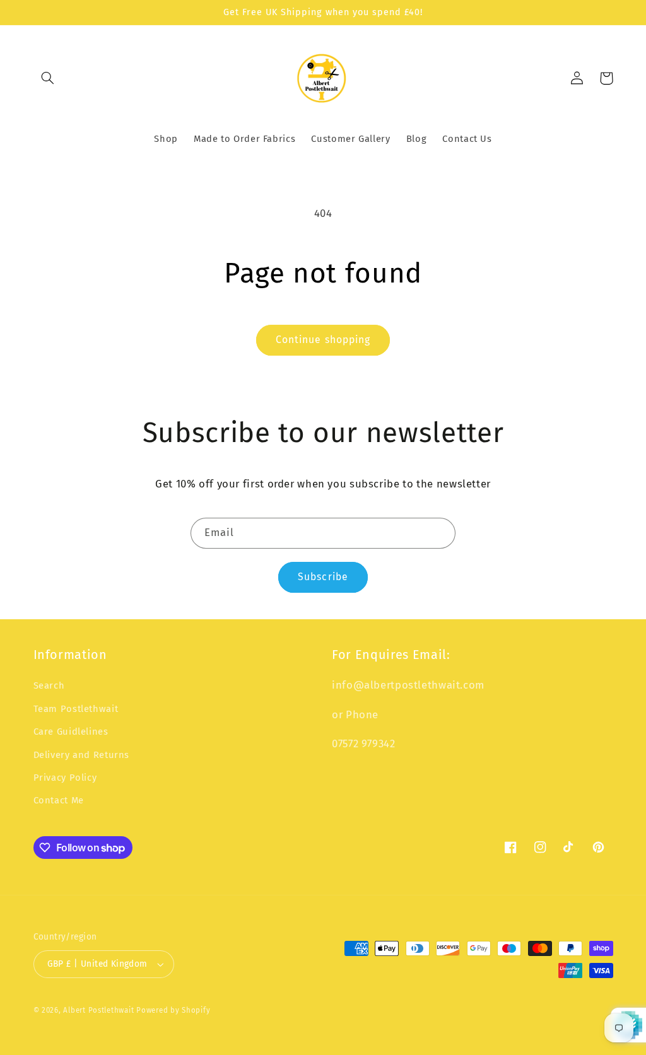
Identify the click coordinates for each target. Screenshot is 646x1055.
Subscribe (323, 577)
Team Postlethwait (76, 708)
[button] (47, 78)
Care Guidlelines (71, 731)
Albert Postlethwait (98, 1010)
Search (49, 685)
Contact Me (58, 800)
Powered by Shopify (173, 1010)
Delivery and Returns (81, 755)
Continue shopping (323, 340)
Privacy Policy (65, 777)
